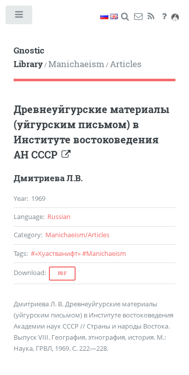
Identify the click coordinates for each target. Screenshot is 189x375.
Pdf (62, 273)
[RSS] (151, 16)
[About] (164, 16)
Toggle (19, 17)
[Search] (125, 16)
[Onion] (175, 16)
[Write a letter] (138, 16)
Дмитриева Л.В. (48, 178)
